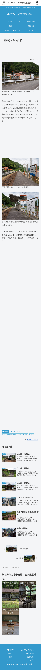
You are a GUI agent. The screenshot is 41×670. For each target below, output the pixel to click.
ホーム (10, 654)
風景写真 (30, 657)
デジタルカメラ (10, 660)
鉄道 (32, 435)
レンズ (30, 660)
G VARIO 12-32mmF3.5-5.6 (12, 435)
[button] (37, 425)
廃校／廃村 (30, 654)
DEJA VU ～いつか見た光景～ (20, 3)
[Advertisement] (20, 49)
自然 (10, 657)
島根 (26, 435)
